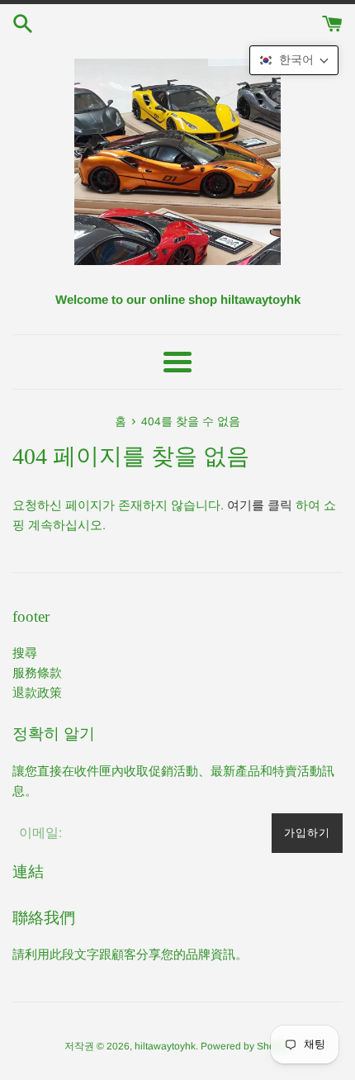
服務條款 (37, 673)
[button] (294, 60)
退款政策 (37, 692)
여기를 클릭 (259, 505)
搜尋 (24, 653)
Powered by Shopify (246, 1046)
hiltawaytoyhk (165, 1046)
